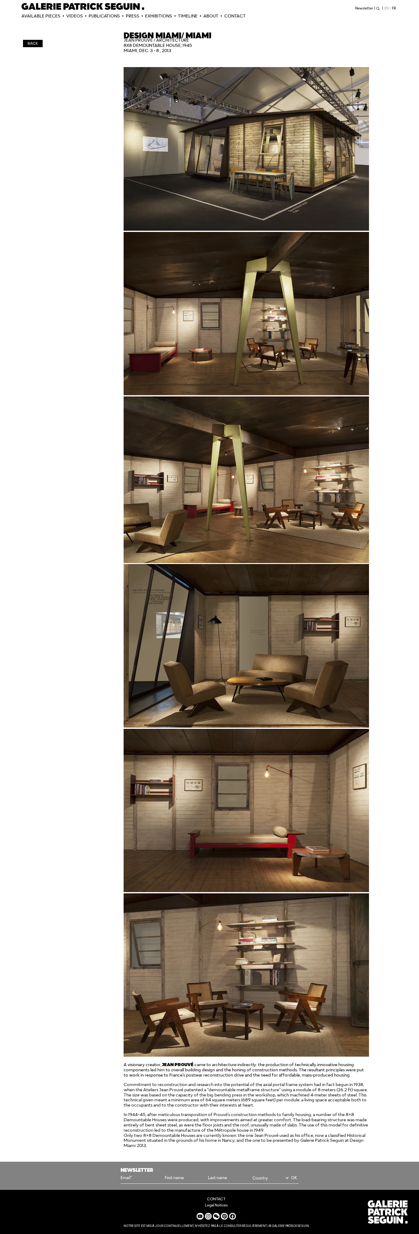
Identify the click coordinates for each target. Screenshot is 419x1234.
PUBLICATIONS (104, 16)
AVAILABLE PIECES (40, 16)
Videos (74, 16)
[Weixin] (216, 1216)
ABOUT (210, 16)
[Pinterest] (224, 1216)
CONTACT (235, 16)
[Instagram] (208, 1216)
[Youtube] (200, 1216)
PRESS (132, 16)
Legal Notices (216, 1205)
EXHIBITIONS (158, 16)
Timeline (188, 16)
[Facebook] (232, 1216)
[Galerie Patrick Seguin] (82, 6)
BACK (33, 43)
